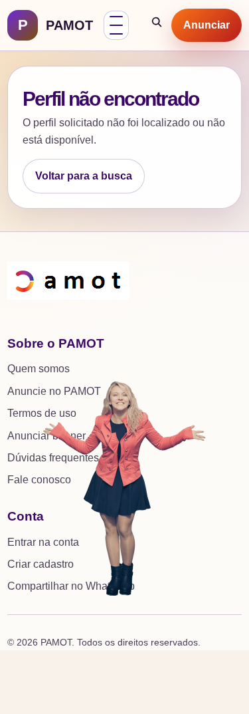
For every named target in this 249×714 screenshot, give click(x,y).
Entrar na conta (43, 542)
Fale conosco (39, 479)
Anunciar (206, 25)
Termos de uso (41, 413)
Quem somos (38, 368)
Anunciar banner (46, 435)
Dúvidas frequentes (53, 457)
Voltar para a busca (83, 175)
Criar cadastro (40, 564)
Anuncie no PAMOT (54, 391)
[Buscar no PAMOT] (157, 25)
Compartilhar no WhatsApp (71, 586)
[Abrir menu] (116, 25)
